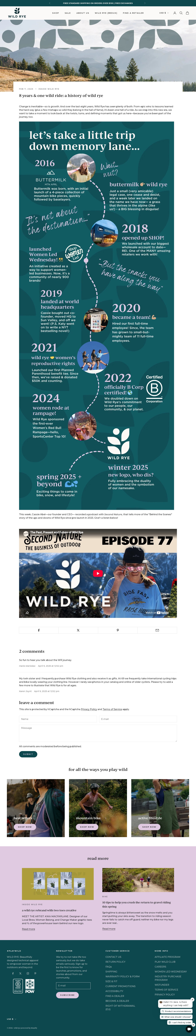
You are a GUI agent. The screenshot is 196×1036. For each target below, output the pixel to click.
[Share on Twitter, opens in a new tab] (78, 630)
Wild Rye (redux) (106, 12)
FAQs (108, 966)
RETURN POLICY (115, 961)
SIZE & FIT (111, 981)
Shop (55, 13)
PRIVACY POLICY (165, 994)
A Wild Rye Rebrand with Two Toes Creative (49, 910)
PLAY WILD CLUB (165, 961)
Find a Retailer (133, 12)
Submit (28, 754)
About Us (82, 13)
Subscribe (67, 995)
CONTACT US (113, 957)
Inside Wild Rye (48, 89)
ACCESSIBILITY (114, 991)
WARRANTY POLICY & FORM (122, 976)
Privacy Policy (89, 709)
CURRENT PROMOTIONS (120, 986)
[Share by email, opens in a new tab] (157, 630)
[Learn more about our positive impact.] (24, 986)
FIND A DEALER (114, 996)
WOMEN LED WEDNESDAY (171, 971)
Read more (28, 929)
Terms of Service (112, 709)
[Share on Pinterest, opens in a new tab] (117, 630)
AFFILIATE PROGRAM (167, 957)
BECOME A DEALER (117, 1001)
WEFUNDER (162, 985)
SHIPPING (111, 971)
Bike (105, 896)
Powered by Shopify (29, 1028)
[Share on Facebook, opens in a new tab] (38, 630)
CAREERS (160, 966)
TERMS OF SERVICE (166, 989)
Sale (68, 12)
